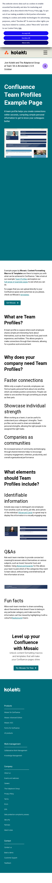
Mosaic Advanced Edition (13, 718)
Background (17, 618)
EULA (6, 804)
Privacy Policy (9, 794)
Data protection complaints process (16, 814)
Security (7, 820)
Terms (6, 799)
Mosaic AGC (8, 723)
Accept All (26, 33)
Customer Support (10, 858)
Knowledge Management (13, 756)
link (41, 10)
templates (24, 295)
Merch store (8, 830)
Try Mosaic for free (25, 668)
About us (7, 773)
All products (8, 733)
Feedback (7, 863)
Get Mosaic (11, 303)
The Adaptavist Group (12, 789)
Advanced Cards (25, 513)
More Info (26, 43)
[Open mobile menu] (45, 52)
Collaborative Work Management (15, 750)
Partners (7, 825)
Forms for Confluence (11, 728)
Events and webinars (11, 778)
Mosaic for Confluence (12, 712)
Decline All (26, 38)
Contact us (8, 847)
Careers (7, 783)
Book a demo (8, 853)
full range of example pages (16, 282)
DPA (5, 809)
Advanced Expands (25, 566)
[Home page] (22, 52)
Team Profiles (21, 279)
